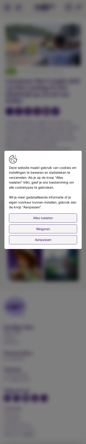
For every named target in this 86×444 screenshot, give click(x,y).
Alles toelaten (43, 218)
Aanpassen (43, 240)
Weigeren (43, 229)
